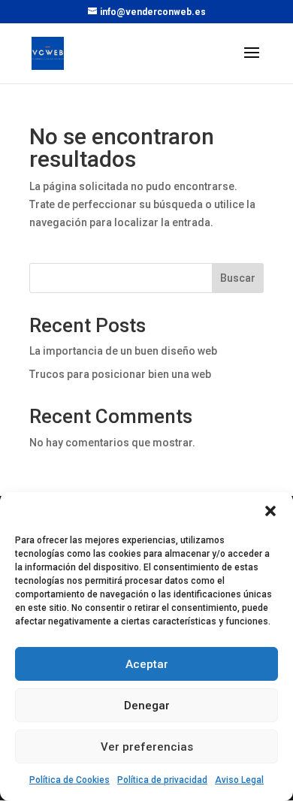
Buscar (237, 278)
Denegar (147, 705)
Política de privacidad (162, 780)
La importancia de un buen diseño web (123, 351)
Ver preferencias (147, 747)
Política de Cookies (69, 780)
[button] (270, 510)
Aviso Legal (239, 780)
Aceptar (146, 664)
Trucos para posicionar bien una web (120, 374)
